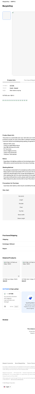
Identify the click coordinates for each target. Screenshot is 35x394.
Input (16, 306)
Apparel (16, 88)
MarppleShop (6, 1)
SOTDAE (12, 85)
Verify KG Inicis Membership (17, 379)
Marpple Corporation (8, 363)
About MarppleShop (20, 363)
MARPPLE (13, 1)
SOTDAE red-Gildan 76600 (10, 279)
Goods (11, 88)
